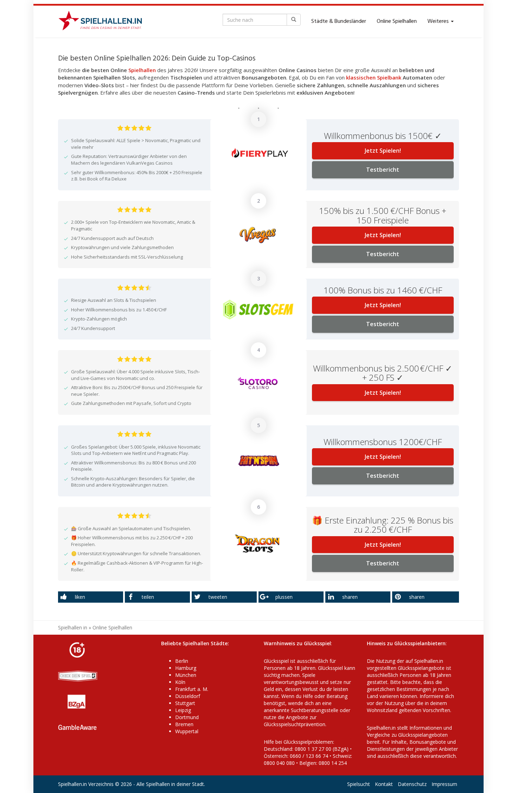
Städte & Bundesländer (338, 21)
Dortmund (187, 717)
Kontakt (384, 784)
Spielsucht (358, 784)
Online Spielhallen (397, 21)
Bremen (184, 724)
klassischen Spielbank (373, 77)
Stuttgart (185, 703)
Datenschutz (412, 784)
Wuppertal (186, 731)
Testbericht (382, 169)
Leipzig (183, 710)
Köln (180, 682)
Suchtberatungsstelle (315, 710)
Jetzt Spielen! (383, 150)
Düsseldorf (187, 696)
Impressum (444, 784)
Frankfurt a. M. (191, 689)
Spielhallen (142, 70)
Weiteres (438, 21)
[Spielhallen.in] (103, 21)
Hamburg (185, 668)
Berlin (181, 661)
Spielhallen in (72, 627)
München (185, 675)
